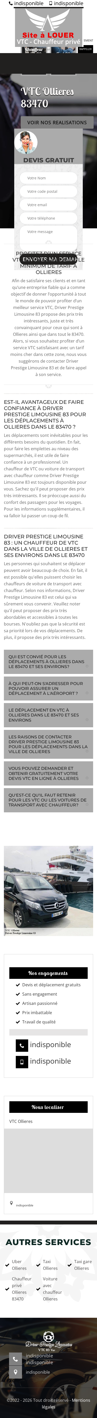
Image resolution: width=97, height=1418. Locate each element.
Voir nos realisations (57, 122)
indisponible (28, 3)
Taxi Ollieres (50, 1265)
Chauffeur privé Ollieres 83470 (20, 1289)
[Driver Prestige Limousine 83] (49, 27)
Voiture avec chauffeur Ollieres (52, 1289)
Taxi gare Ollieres (83, 1265)
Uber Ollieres (19, 1265)
